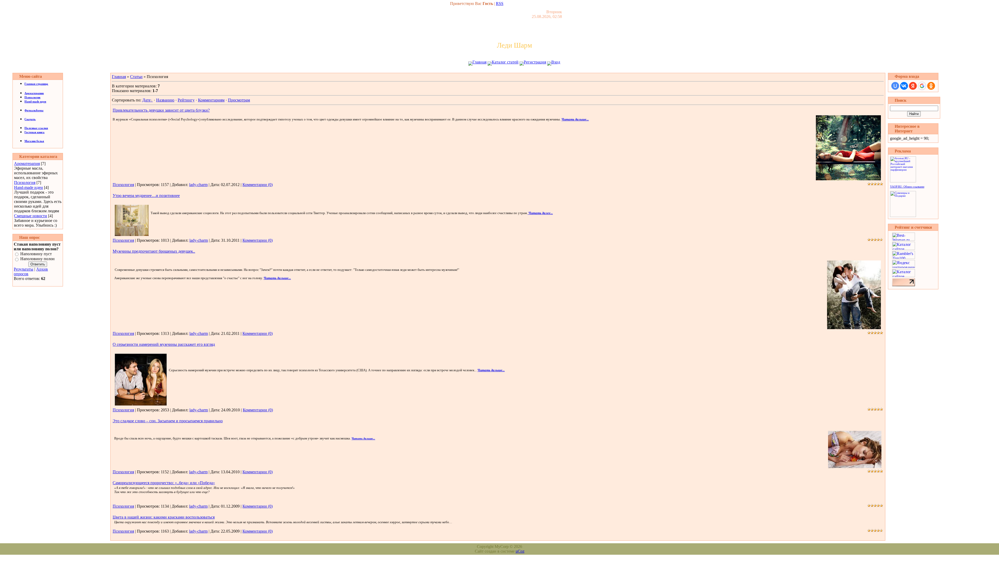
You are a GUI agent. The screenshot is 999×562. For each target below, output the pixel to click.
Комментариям (211, 100)
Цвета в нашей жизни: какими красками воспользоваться (164, 517)
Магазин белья (34, 141)
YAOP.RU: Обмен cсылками (907, 186)
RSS (499, 3)
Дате (146, 100)
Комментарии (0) (257, 184)
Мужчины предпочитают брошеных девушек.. (154, 251)
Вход (555, 62)
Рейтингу (186, 100)
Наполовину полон (37, 259)
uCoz (520, 551)
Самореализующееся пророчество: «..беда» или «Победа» (164, 483)
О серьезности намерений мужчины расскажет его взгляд (164, 344)
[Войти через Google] (922, 86)
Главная (479, 62)
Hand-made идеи (28, 187)
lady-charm (198, 184)
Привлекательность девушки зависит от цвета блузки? (161, 110)
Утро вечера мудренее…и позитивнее (146, 195)
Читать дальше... (575, 119)
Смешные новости (30, 216)
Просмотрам (239, 100)
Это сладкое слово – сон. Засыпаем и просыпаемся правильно (168, 421)
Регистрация (535, 62)
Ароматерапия (27, 163)
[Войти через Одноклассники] (931, 86)
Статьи (136, 76)
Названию (165, 100)
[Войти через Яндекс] (913, 86)
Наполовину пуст (36, 254)
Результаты (23, 269)
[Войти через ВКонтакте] (904, 86)
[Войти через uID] (895, 86)
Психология (24, 182)
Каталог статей (505, 62)
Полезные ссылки (36, 128)
